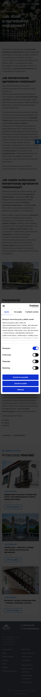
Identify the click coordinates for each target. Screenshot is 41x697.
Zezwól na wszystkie (20, 377)
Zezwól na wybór (20, 383)
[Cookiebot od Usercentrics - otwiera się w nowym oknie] (29, 306)
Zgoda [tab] (6, 312)
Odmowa (20, 389)
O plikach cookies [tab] (32, 312)
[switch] (36, 355)
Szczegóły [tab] (18, 312)
